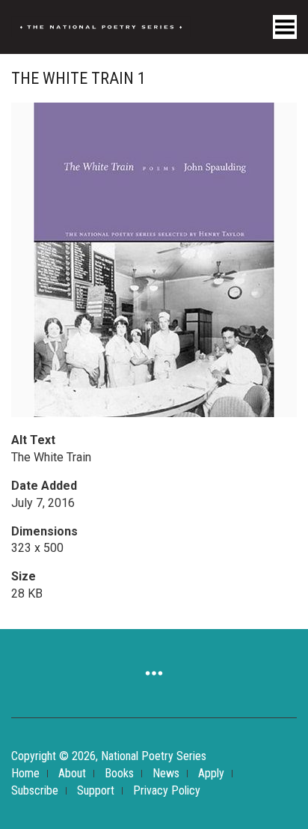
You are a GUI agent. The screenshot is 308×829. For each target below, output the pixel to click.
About (72, 773)
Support (95, 790)
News (166, 773)
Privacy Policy (166, 790)
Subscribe (34, 790)
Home (25, 773)
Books (119, 773)
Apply (211, 773)
